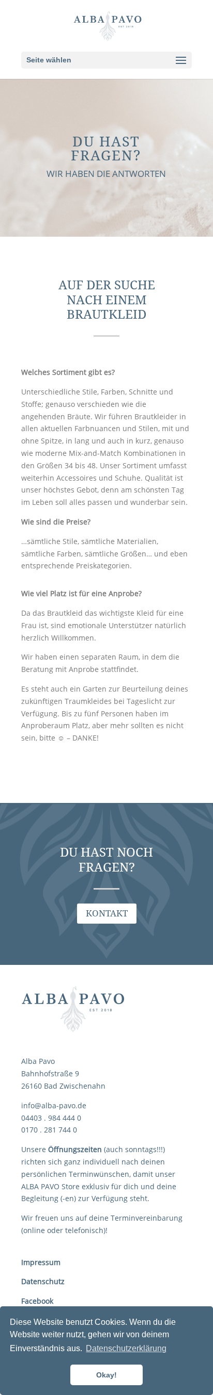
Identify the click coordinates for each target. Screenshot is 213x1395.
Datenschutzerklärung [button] (126, 1348)
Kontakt (107, 913)
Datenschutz (43, 1281)
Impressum (40, 1262)
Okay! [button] (106, 1375)
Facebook (37, 1301)
